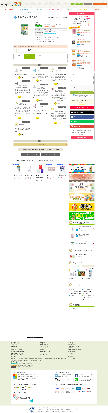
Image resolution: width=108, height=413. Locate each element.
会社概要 (43, 407)
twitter (51, 55)
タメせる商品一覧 (27, 13)
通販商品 (35, 360)
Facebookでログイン (79, 117)
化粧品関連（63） (87, 291)
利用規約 (70, 348)
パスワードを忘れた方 (82, 96)
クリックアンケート (44, 353)
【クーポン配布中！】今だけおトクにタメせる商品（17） (88, 297)
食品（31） (73, 289)
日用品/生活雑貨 (38, 358)
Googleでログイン (78, 126)
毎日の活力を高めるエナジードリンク (79, 23)
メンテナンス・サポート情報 (17, 353)
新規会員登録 (14, 346)
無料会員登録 (76, 4)
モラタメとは (99, 9)
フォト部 (69, 9)
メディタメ (39, 9)
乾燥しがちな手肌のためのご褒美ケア (79, 25)
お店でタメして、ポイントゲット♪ (78, 16)
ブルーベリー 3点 (62, 175)
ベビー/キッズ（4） (87, 293)
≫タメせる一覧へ (63, 17)
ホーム (20, 13)
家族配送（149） (75, 309)
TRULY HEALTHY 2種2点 (81, 254)
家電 (19, 360)
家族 (74, 358)
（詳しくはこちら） (41, 46)
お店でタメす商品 (54, 9)
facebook (62, 55)
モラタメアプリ (71, 353)
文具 (22, 360)
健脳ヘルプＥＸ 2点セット (83, 46)
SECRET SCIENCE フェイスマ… (40, 177)
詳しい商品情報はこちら (40, 144)
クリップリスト (100, 4)
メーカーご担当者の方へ (60, 407)
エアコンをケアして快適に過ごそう (79, 21)
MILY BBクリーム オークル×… (83, 234)
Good (22, 77)
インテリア (56, 358)
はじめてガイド (14, 348)
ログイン (88, 4)
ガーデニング (63, 358)
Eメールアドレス (74, 74)
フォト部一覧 (43, 348)
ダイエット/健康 (24, 358)
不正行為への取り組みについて (75, 349)
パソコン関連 (14, 360)
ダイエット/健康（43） (76, 291)
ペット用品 (45, 358)
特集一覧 (42, 349)
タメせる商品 (24, 9)
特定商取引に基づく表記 (50, 407)
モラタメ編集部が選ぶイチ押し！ (78, 18)
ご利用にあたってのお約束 (74, 346)
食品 (12, 358)
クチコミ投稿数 (75, 266)
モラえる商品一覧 (44, 346)
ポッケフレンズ (43, 354)
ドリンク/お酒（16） (88, 289)
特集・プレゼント (84, 9)
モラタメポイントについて (17, 349)
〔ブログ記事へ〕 (24, 74)
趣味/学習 (51, 358)
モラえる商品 (9, 9)
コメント (40, 55)
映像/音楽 (26, 360)
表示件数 (62, 61)
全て (19, 55)
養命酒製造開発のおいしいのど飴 (78, 19)
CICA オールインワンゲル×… (82, 242)
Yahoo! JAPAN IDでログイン (81, 107)
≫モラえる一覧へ (52, 17)
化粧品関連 (31, 358)
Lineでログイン (77, 121)
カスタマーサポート (72, 344)
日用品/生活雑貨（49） (76, 293)
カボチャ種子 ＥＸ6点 (82, 56)
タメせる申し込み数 (88, 266)
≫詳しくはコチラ (82, 134)
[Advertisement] (81, 323)
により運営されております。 (64, 411)
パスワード (73, 80)
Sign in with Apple (78, 112)
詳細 (90, 95)
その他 (39, 360)
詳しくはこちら (21, 379)
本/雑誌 (30, 360)
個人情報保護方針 (68, 409)
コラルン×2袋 (80, 35)
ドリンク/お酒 (17, 358)
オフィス (70, 358)
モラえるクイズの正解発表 (17, 354)
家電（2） (73, 295)
